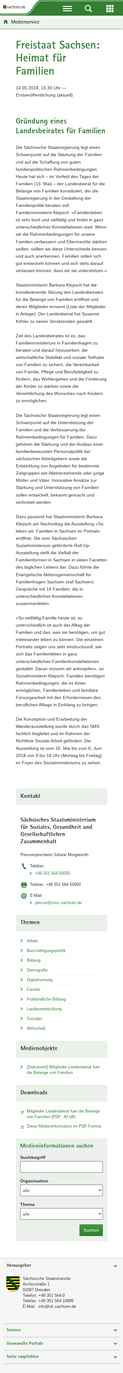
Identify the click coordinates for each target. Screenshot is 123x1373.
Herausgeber (19, 1265)
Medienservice (25, 22)
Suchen (91, 1230)
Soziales (35, 1018)
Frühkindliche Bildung (46, 999)
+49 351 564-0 (51, 1295)
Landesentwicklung (44, 1009)
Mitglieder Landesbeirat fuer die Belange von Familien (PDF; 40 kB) (63, 1114)
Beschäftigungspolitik (46, 950)
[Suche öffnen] (88, 8)
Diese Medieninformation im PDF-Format (64, 1126)
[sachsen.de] (15, 7)
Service (14, 1330)
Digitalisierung (39, 979)
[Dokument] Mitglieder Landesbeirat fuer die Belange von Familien (63, 1070)
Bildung (33, 960)
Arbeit (32, 941)
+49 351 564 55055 (52, 873)
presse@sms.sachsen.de (58, 902)
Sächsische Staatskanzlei (46, 1278)
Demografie (37, 970)
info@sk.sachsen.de (57, 1306)
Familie (33, 989)
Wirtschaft (36, 1028)
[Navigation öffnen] (67, 8)
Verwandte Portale (25, 1343)
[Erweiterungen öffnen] (110, 8)
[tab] (61, 1266)
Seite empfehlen (23, 1357)
